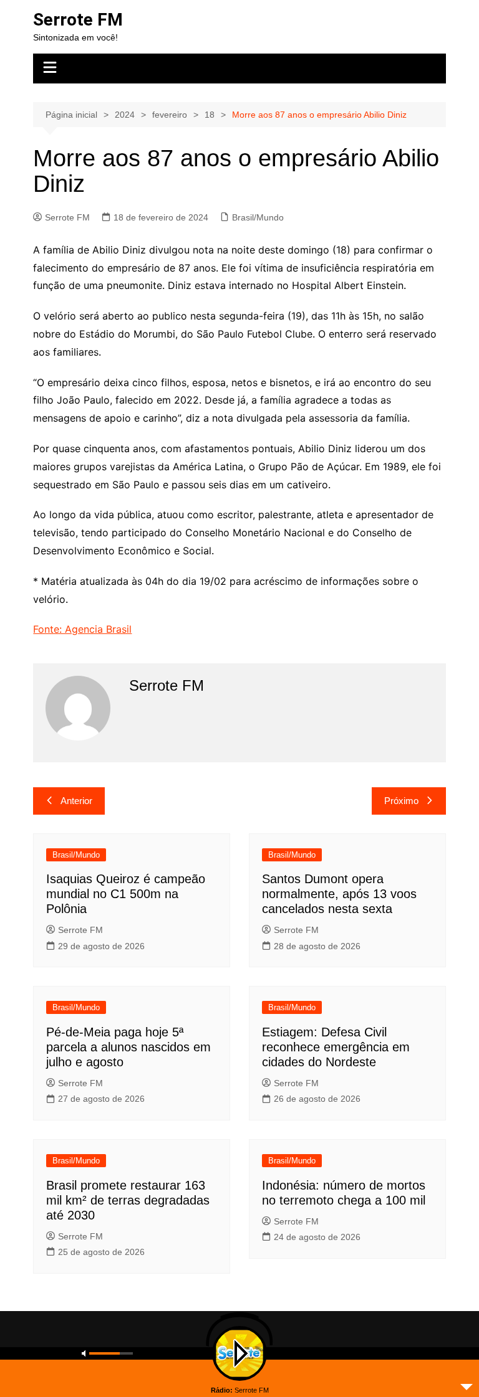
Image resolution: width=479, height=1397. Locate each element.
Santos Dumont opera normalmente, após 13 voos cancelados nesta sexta (339, 894)
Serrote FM (78, 19)
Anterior (76, 800)
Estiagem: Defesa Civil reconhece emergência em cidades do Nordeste (336, 1047)
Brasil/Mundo (258, 217)
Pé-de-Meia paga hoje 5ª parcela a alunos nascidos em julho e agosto (128, 1047)
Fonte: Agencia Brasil (82, 629)
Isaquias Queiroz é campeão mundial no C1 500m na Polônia (125, 894)
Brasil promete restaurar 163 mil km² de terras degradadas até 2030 (128, 1200)
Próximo (401, 800)
